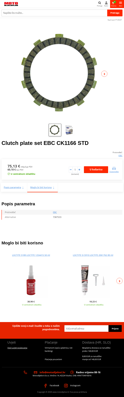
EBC (120, 155)
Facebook (54, 385)
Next (104, 74)
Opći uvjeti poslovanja (17, 347)
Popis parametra (12, 187)
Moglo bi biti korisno (41, 187)
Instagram (75, 385)
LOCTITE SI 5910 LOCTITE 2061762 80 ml (93, 255)
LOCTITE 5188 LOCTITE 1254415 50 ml (31, 255)
